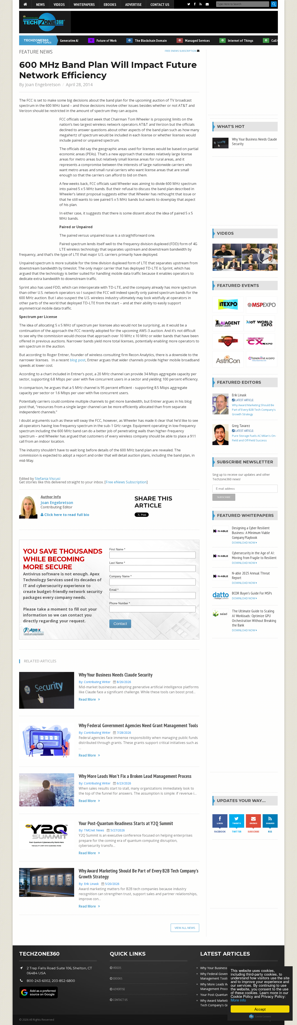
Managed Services (186, 40)
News (40, 4)
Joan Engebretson (42, 84)
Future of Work (95, 40)
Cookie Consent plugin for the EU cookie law (260, 1016)
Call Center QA (270, 40)
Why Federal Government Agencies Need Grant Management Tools (138, 725)
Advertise (133, 4)
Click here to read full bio (66, 514)
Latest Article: (244, 400)
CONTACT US (119, 1000)
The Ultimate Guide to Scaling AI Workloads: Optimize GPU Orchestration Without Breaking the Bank (254, 618)
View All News (185, 928)
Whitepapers (84, 4)
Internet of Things (229, 40)
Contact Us (159, 4)
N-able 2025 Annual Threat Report (251, 575)
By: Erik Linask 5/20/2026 (99, 884)
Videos (59, 4)
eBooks (110, 4)
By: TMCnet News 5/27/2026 (102, 830)
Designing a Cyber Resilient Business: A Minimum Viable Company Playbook (251, 532)
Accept (260, 1009)
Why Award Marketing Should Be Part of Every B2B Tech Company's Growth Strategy (138, 874)
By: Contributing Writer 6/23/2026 (105, 783)
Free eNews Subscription (181, 51)
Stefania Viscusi (47, 478)
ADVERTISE (118, 989)
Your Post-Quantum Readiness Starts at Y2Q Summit (126, 823)
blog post (77, 360)
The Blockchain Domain (140, 40)
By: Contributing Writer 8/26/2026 (105, 682)
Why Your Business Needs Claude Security (115, 675)
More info (238, 1000)
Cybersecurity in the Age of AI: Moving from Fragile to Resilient (254, 555)
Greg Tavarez (241, 425)
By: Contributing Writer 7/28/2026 (105, 732)
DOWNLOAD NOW (244, 542)
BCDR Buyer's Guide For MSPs (252, 593)
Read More (87, 699)
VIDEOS (116, 968)
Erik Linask (239, 394)
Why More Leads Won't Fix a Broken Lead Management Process (135, 776)
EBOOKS (117, 978)
